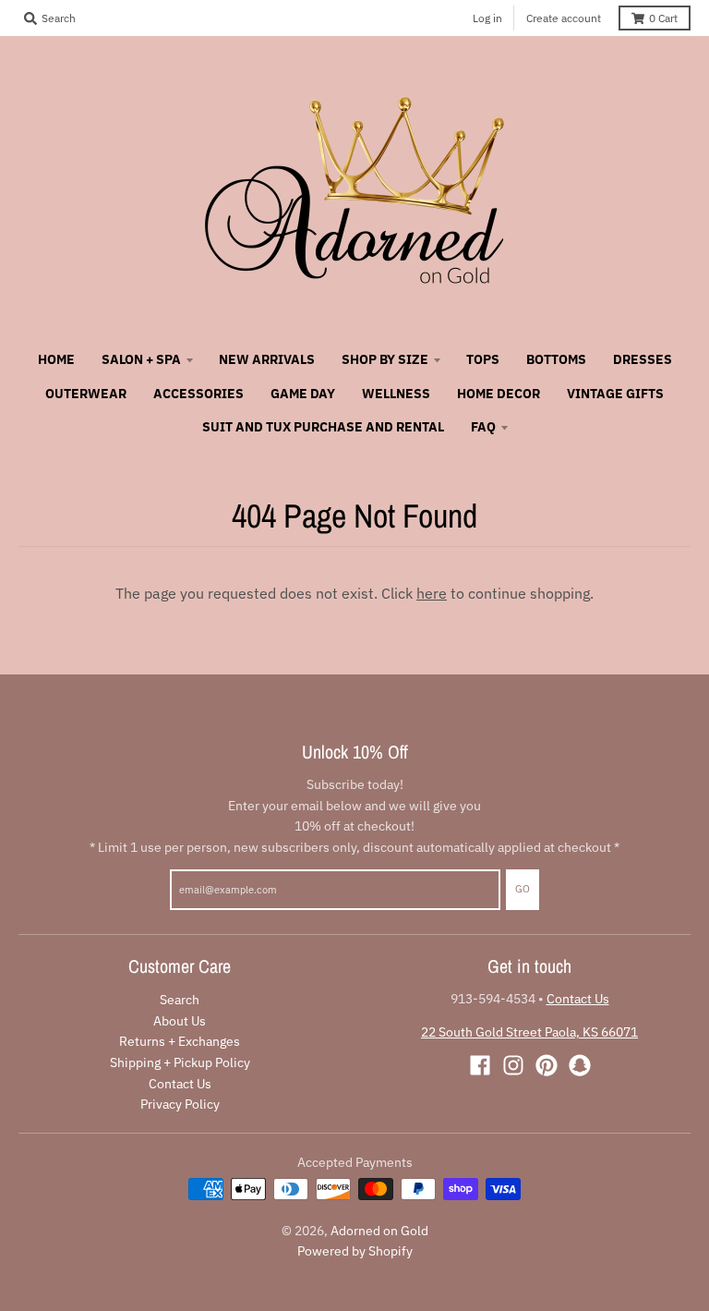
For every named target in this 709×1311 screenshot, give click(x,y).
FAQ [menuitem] (483, 427)
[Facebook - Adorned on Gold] (480, 1065)
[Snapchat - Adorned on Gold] (580, 1065)
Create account (563, 18)
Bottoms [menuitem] (556, 359)
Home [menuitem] (56, 359)
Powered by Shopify (355, 1251)
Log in (487, 18)
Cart (663, 18)
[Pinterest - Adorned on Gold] (546, 1065)
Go (522, 888)
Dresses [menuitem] (642, 359)
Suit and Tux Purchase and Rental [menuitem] (323, 427)
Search (179, 999)
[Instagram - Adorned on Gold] (513, 1065)
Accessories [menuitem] (198, 393)
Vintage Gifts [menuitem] (615, 393)
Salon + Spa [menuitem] (141, 359)
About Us (179, 1021)
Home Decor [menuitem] (498, 393)
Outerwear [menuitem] (85, 393)
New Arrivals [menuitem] (267, 359)
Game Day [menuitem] (302, 393)
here (431, 593)
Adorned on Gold (379, 1230)
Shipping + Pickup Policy (180, 1062)
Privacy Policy (180, 1104)
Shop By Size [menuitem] (385, 359)
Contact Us (180, 1083)
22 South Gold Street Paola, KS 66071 (529, 1032)
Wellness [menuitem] (396, 393)
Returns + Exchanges (179, 1041)
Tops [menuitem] (482, 359)
